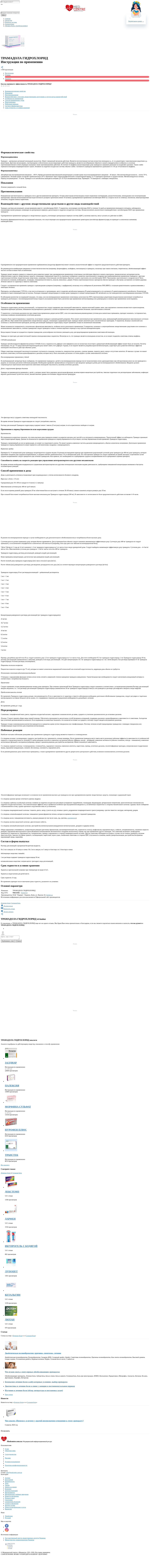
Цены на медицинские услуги (15, 1507)
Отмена (18, 941)
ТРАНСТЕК (11, 1155)
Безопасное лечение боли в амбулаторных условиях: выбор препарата (36, 1382)
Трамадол (24, 893)
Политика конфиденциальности (16, 1465)
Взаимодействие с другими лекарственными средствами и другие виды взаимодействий (36, 97)
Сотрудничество (10, 1454)
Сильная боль (15, 903)
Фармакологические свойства (15, 91)
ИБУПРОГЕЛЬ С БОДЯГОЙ (21, 1246)
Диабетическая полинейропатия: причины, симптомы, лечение (33, 1353)
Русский (8, 1518)
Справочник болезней (12, 1502)
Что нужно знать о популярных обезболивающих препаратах (32, 1372)
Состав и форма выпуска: (14, 106)
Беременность (10, 1481)
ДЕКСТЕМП (12, 1191)
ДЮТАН (9, 1319)
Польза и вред (10, 1498)
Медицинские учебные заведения (16, 1494)
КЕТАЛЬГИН (12, 1295)
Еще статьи (9, 1394)
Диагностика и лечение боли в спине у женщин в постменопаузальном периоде (40, 1386)
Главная (7, 18)
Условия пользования (12, 1462)
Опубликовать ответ (8, 941)
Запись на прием (11, 1487)
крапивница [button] (71, 818)
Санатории (9, 1500)
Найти (3, 15)
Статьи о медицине (11, 1503)
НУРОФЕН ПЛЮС (16, 1129)
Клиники (8, 1489)
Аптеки (7, 1478)
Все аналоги (5, 1165)
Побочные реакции (11, 104)
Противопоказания (11, 95)
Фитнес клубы (10, 1505)
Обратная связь (10, 1451)
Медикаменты (10, 1492)
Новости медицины (12, 1496)
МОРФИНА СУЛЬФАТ (18, 1106)
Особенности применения (14, 98)
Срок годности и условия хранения (17, 108)
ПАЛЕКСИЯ (12, 1085)
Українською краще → (136, 21)
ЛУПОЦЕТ (11, 1271)
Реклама (8, 1458)
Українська (9, 1516)
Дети (6, 1483)
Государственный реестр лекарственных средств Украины (25, 1538)
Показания (8, 93)
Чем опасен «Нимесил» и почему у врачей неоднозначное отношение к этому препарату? (44, 1421)
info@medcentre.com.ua (14, 1472)
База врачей (9, 1480)
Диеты (7, 1485)
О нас (7, 1449)
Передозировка (10, 102)
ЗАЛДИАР (11, 1062)
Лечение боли (6, 903)
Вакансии (8, 1509)
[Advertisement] (75, 130)
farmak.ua (49, 895)
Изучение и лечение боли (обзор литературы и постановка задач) (34, 1390)
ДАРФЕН (10, 1218)
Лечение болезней (11, 1491)
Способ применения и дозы (14, 100)
